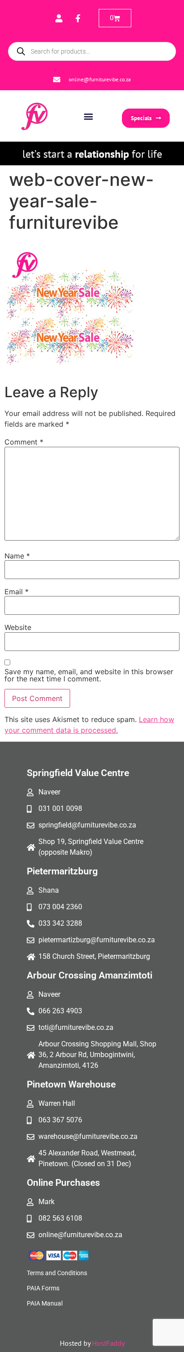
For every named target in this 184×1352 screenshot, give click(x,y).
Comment (23, 441)
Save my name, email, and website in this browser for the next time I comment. (88, 675)
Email (16, 591)
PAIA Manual (45, 1303)
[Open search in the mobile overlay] (92, 51)
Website (17, 627)
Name (17, 555)
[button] (88, 116)
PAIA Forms (43, 1288)
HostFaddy (108, 1343)
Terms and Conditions (57, 1272)
